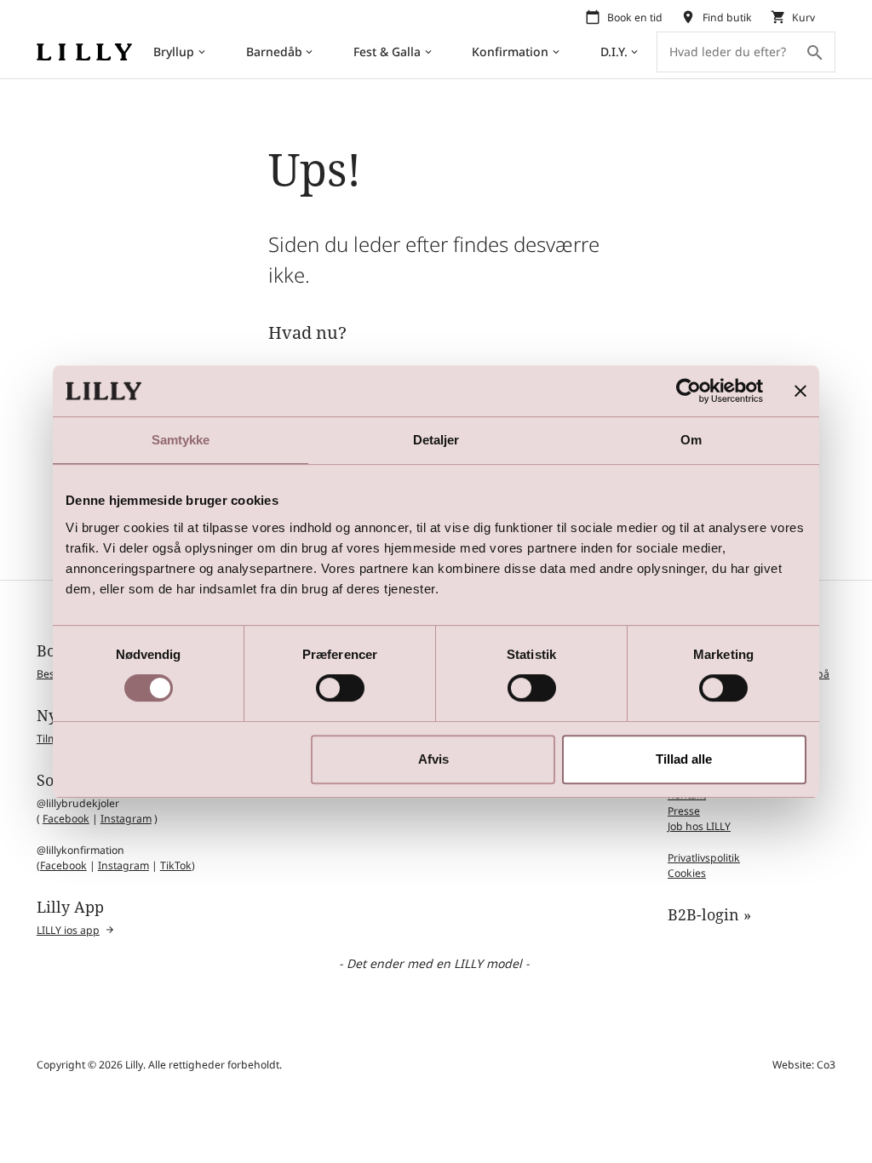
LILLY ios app (68, 930)
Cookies (687, 873)
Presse (684, 811)
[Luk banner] (800, 391)
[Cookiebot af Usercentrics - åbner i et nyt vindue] (688, 391)
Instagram (126, 818)
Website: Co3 (803, 1064)
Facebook (66, 818)
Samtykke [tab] (181, 440)
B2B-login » (709, 914)
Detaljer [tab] (436, 440)
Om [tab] (691, 440)
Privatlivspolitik (704, 858)
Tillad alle (684, 759)
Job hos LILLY (699, 826)
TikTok (176, 865)
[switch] (340, 688)
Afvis (433, 759)
